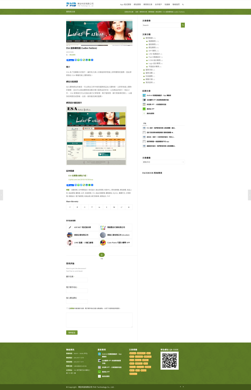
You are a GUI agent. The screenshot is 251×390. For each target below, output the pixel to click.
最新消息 (149, 70)
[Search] (183, 4)
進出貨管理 (99, 190)
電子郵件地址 (72, 287)
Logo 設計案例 (154, 63)
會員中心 (107, 190)
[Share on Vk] (114, 207)
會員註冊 (87, 196)
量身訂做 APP (141, 353)
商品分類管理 (100, 193)
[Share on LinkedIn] (99, 207)
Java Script (140, 366)
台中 (82, 193)
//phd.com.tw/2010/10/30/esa (80, 179)
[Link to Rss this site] (183, 386)
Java (132, 356)
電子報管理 (79, 196)
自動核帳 (74, 190)
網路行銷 (149, 79)
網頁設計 (103, 196)
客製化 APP (147, 356)
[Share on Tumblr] (106, 207)
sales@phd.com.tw (80, 366)
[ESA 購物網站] (99, 33)
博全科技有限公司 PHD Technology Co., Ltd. (96, 387)
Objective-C (133, 373)
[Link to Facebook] (180, 386)
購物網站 (109, 193)
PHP (108, 196)
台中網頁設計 (83, 190)
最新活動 (149, 73)
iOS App (133, 366)
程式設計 (92, 190)
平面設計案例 (154, 66)
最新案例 (152, 44)
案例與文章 (70, 12)
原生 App (133, 353)
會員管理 (88, 193)
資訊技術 (149, 82)
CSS (93, 193)
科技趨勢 (149, 76)
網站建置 (123, 190)
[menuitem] (125, 4)
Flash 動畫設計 (155, 57)
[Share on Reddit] (121, 207)
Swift (146, 363)
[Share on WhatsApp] (84, 207)
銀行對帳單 (95, 196)
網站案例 (72, 55)
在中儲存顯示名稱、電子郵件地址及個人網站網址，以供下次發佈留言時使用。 (95, 308)
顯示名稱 (70, 276)
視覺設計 (72, 196)
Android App (139, 356)
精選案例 (152, 41)
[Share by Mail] (128, 207)
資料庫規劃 (115, 190)
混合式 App (138, 363)
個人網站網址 (71, 298)
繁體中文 (122, 193)
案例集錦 (149, 38)
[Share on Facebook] (70, 207)
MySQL (115, 193)
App (149, 353)
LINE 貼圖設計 (154, 54)
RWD (132, 363)
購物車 (78, 193)
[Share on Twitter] (77, 207)
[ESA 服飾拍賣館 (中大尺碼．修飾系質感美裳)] (249, 195)
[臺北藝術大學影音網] (1, 195)
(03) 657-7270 (79, 358)
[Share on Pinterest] (92, 207)
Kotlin (132, 370)
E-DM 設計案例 (155, 60)
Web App (138, 360)
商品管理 (72, 193)
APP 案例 (152, 51)
